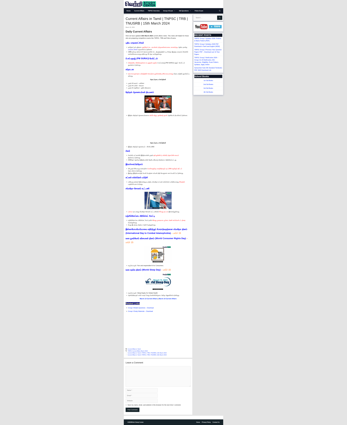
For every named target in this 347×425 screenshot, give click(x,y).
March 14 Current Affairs (167, 299)
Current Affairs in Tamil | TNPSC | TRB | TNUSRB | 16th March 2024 (147, 355)
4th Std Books (208, 92)
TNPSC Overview (154, 11)
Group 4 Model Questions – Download (141, 308)
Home (129, 11)
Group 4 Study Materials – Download (140, 311)
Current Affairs (139, 11)
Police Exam (199, 11)
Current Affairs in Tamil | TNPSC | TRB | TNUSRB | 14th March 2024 (147, 353)
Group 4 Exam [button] (168, 11)
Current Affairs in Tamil (134, 349)
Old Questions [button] (184, 11)
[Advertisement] (158, 129)
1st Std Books (208, 80)
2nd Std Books (208, 84)
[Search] (219, 18)
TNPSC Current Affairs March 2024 (138, 351)
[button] (219, 11)
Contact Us (216, 422)
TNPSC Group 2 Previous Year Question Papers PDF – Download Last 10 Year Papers (208, 52)
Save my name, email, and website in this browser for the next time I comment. (154, 405)
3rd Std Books (208, 88)
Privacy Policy (206, 422)
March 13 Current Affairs (148, 299)
